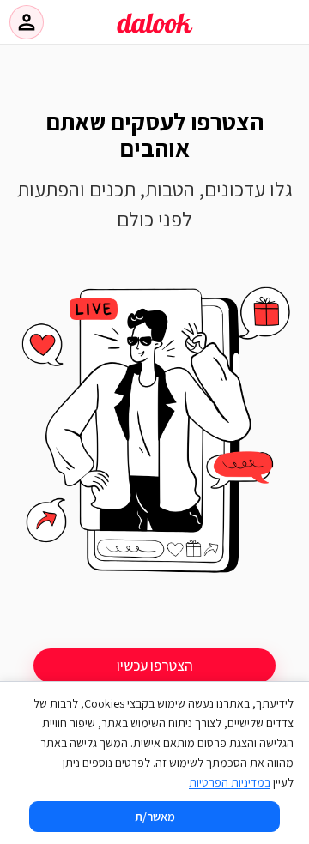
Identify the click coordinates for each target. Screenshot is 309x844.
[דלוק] (154, 33)
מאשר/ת (155, 816)
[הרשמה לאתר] (154, 434)
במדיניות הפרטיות (229, 782)
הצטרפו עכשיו (155, 665)
